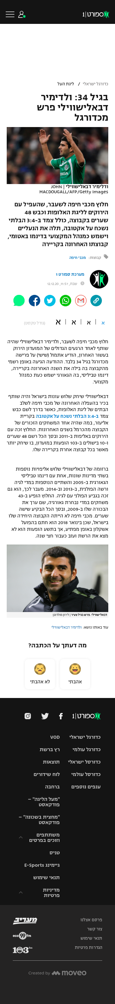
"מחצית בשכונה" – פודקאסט (39, 819)
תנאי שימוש (46, 877)
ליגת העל (65, 84)
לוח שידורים (47, 774)
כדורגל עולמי (87, 749)
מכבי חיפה (77, 258)
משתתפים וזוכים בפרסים (44, 837)
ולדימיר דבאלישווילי (66, 627)
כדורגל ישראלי (95, 84)
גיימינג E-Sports (42, 865)
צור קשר (94, 929)
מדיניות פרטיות (51, 892)
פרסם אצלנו (91, 920)
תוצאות (51, 762)
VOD (55, 737)
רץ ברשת (50, 749)
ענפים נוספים (86, 786)
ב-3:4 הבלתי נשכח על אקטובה (67, 416)
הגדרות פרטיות (88, 947)
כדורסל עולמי (86, 774)
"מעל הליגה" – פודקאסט (44, 801)
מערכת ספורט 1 (70, 274)
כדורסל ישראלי (84, 762)
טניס (55, 852)
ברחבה (52, 786)
